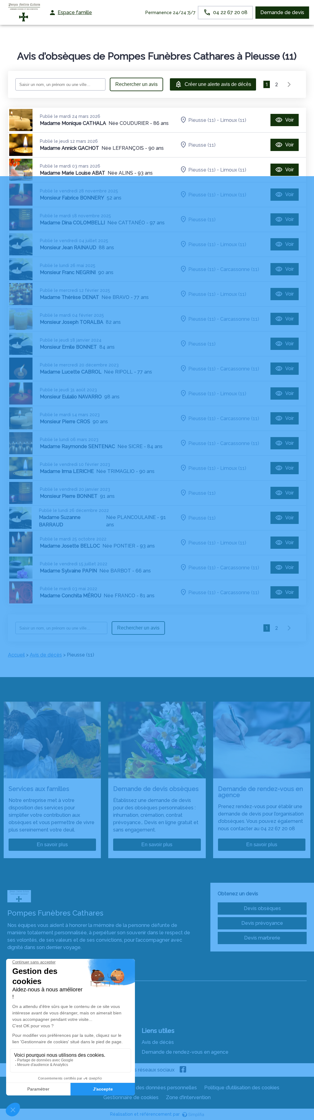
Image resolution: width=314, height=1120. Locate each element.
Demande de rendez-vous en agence (185, 1052)
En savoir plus (52, 844)
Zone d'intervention (188, 1097)
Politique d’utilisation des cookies (241, 1088)
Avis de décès (46, 655)
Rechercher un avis (136, 84)
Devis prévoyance (262, 923)
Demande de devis (282, 12)
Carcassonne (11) (239, 269)
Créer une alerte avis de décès (218, 84)
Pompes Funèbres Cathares (39, 975)
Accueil (16, 655)
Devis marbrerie (262, 938)
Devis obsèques (262, 908)
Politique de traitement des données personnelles (139, 1088)
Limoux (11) (233, 120)
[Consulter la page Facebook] (183, 1070)
